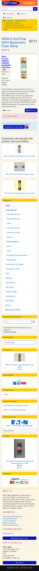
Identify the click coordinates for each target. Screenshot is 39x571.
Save (24, 383)
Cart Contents (10, 14)
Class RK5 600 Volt (12, 219)
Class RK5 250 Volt (12, 214)
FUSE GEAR (9, 301)
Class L (8, 251)
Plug (7, 273)
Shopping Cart (8, 390)
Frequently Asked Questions (12, 516)
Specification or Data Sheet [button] (14, 127)
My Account (8, 17)
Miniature (8, 278)
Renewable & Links (12, 269)
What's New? (7, 350)
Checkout (22, 14)
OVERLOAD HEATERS (12, 310)
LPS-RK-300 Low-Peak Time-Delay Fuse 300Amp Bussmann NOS (19, 462)
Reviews (8, 110)
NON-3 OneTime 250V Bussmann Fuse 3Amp (19, 156)
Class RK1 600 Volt (12, 232)
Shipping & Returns (9, 523)
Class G (8, 237)
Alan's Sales (28, 568)
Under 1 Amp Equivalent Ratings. (14, 410)
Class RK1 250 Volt (12, 228)
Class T (8, 246)
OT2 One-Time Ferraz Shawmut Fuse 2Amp (19, 193)
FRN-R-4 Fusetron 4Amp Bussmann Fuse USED (19, 366)
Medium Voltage (11, 291)
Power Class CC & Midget (14, 264)
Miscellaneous (10, 260)
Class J (8, 223)
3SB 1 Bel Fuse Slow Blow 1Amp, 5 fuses (19, 174)
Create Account (8, 533)
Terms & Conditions (9, 521)
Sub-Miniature (10, 282)
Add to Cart (32, 110)
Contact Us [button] (20, 563)
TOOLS (7, 305)
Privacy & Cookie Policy (11, 525)
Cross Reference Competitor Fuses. (15, 405)
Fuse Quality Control (10, 518)
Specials (6, 436)
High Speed (9, 287)
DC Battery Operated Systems (16, 255)
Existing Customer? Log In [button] (20, 538)
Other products (8, 430)
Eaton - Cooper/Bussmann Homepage (19, 426)
